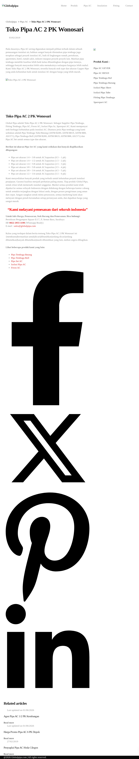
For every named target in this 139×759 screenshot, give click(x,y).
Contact (129, 5)
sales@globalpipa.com (25, 226)
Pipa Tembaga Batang (21, 254)
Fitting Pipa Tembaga (104, 97)
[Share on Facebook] (47, 404)
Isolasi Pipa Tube (102, 92)
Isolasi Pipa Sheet (102, 87)
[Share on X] (47, 489)
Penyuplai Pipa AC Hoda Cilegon (21, 747)
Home (64, 5)
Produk (74, 5)
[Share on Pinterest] (47, 602)
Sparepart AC (100, 102)
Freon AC (15, 267)
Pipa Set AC (16, 261)
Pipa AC (87, 5)
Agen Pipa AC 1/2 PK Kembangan (21, 716)
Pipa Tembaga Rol (103, 78)
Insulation (102, 5)
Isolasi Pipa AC (18, 264)
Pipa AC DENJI (101, 73)
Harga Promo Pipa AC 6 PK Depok (22, 731)
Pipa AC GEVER (102, 68)
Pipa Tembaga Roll (20, 258)
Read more (9, 722)
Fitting (116, 5)
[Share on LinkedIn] (47, 699)
